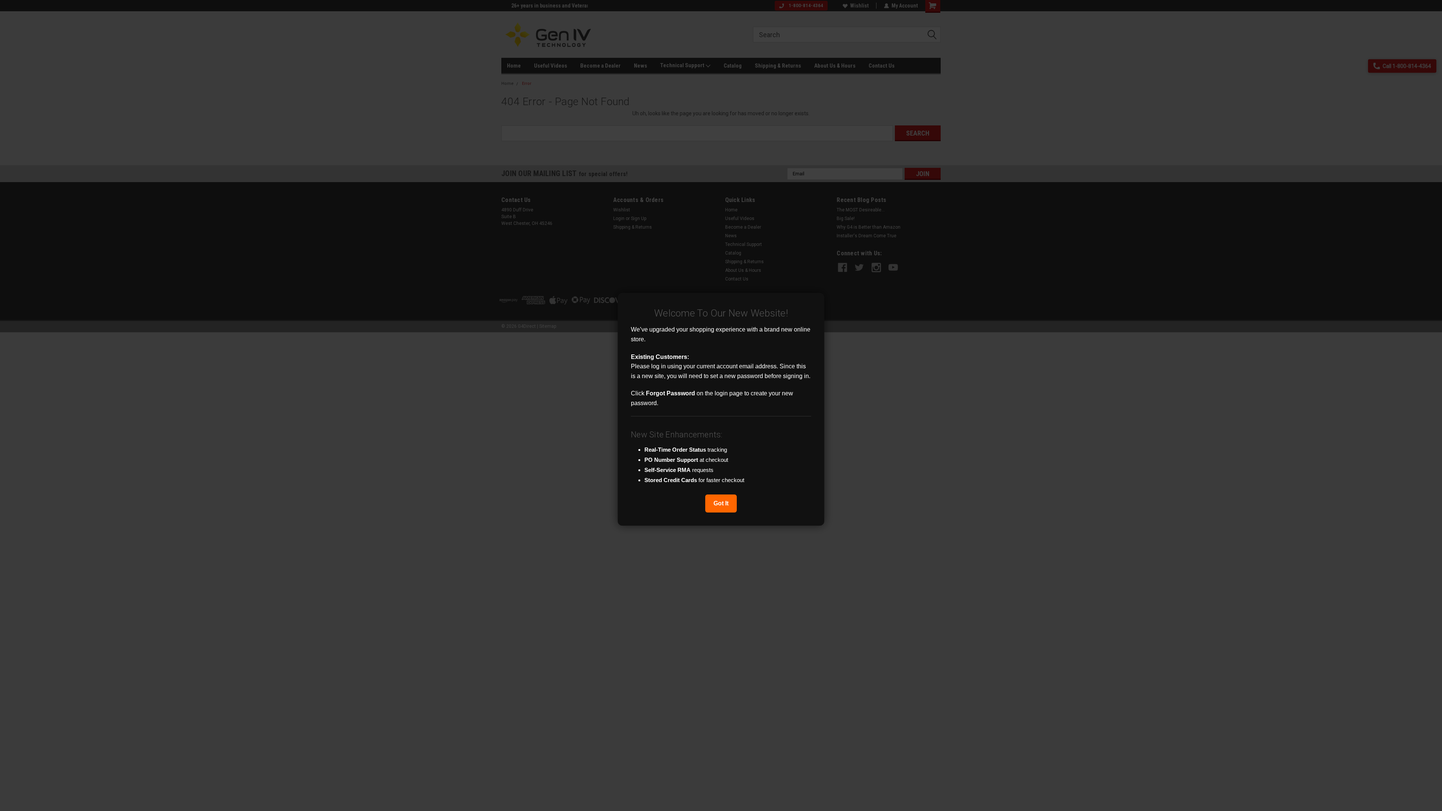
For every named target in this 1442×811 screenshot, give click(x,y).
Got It (721, 503)
